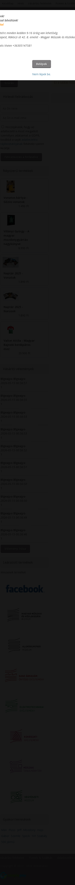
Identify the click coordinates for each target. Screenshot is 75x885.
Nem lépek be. (41, 74)
